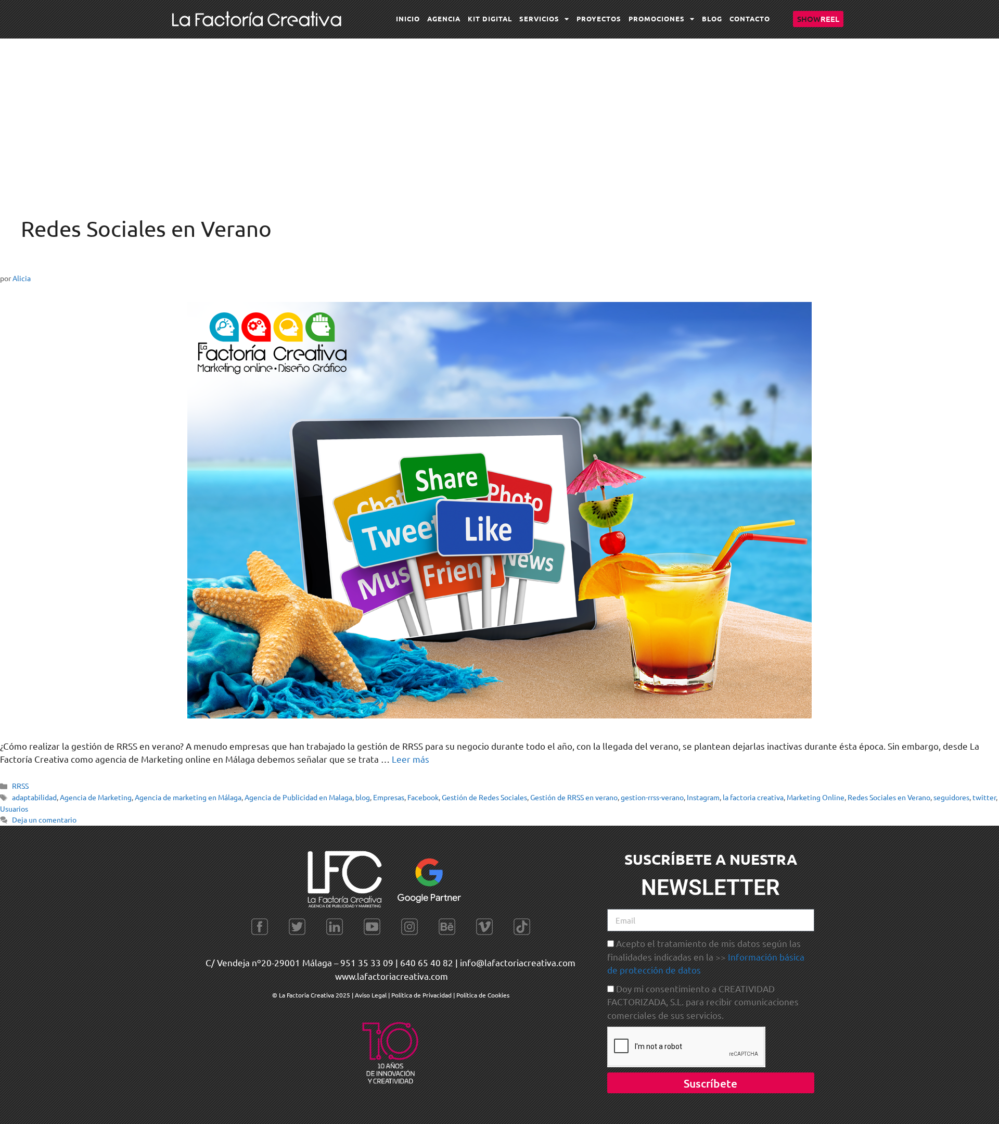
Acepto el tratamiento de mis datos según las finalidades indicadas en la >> (705, 956)
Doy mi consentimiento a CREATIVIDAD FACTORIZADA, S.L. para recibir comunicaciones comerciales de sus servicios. (703, 1001)
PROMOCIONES (657, 18)
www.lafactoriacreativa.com (391, 975)
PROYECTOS (599, 18)
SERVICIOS (539, 18)
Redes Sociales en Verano (889, 797)
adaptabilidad (34, 797)
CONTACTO (749, 18)
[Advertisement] (499, 117)
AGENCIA (443, 18)
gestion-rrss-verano (652, 797)
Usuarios (14, 808)
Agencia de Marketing (96, 797)
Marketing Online (815, 797)
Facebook (423, 797)
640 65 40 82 (426, 962)
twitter (984, 797)
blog (362, 797)
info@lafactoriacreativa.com (517, 962)
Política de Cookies (482, 995)
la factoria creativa (753, 797)
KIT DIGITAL (490, 18)
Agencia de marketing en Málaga (188, 797)
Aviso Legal (371, 995)
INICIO (408, 18)
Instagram (703, 797)
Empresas (388, 797)
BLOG (712, 18)
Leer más (410, 758)
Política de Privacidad (421, 995)
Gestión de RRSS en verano (574, 797)
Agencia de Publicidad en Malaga (298, 797)
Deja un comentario (44, 819)
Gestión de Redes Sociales (484, 797)
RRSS (20, 785)
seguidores (951, 797)
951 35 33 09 (366, 962)
